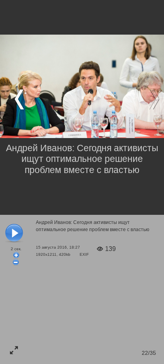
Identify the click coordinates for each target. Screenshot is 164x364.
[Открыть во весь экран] (14, 350)
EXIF (84, 254)
